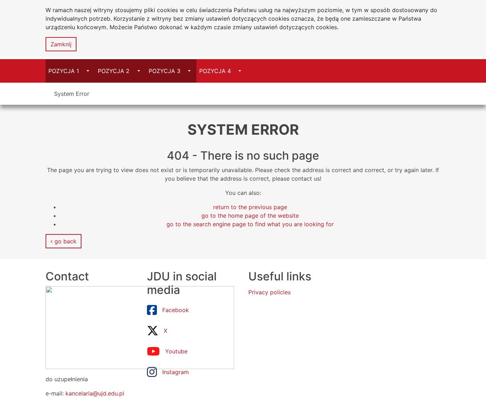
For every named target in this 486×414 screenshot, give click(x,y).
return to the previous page (250, 207)
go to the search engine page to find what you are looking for (250, 224)
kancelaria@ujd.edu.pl (94, 393)
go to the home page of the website (250, 215)
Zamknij (61, 44)
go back (64, 241)
